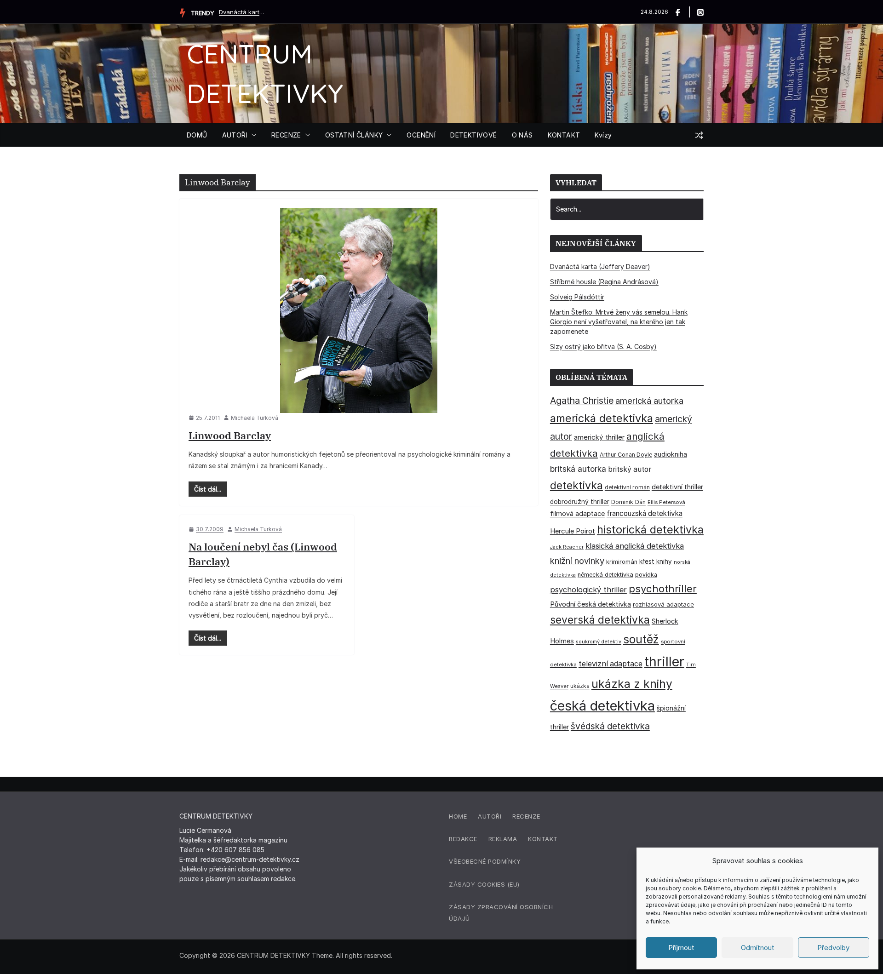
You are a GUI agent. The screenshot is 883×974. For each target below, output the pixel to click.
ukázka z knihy (631, 684)
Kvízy (603, 135)
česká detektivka (602, 706)
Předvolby (833, 947)
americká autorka (649, 400)
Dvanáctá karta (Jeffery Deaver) (242, 12)
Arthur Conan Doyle (626, 454)
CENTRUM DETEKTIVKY (273, 955)
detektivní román (627, 487)
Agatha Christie (582, 400)
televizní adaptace (610, 663)
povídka (646, 574)
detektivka (576, 485)
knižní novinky (577, 561)
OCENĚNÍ (421, 135)
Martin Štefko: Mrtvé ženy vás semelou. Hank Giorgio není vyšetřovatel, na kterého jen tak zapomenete (619, 321)
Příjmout (681, 947)
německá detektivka (605, 574)
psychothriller (663, 589)
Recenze (526, 816)
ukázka (580, 685)
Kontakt (543, 838)
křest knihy (655, 561)
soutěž (641, 639)
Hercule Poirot (572, 531)
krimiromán (621, 561)
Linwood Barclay (230, 435)
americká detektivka (601, 418)
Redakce (463, 838)
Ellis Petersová (666, 502)
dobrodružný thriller (579, 501)
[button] (252, 135)
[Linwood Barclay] (359, 310)
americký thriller (599, 437)
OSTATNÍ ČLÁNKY (354, 135)
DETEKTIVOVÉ (473, 135)
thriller (664, 661)
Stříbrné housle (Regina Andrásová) (604, 282)
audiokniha (670, 454)
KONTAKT (564, 135)
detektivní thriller (677, 487)
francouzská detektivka (644, 513)
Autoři (489, 816)
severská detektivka (600, 619)
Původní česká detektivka (590, 604)
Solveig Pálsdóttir (577, 297)
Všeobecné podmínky (485, 861)
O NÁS (522, 135)
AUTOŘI (234, 135)
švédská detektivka (610, 726)
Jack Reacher (567, 547)
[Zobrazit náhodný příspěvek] (699, 135)
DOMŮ (197, 135)
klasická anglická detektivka (634, 545)
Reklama (502, 838)
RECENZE (286, 135)
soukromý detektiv (598, 641)
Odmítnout (757, 947)
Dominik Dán (628, 501)
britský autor (629, 469)
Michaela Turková (254, 417)
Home (458, 816)
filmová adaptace (577, 513)
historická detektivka (650, 529)
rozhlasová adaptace (663, 604)
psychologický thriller (588, 589)
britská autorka (578, 469)
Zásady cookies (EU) (484, 884)
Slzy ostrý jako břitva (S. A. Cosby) (603, 346)
